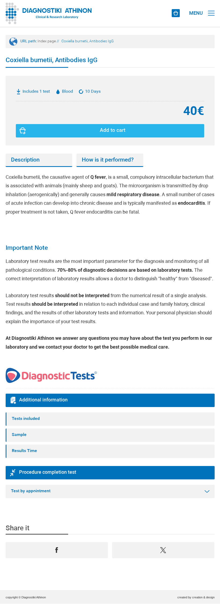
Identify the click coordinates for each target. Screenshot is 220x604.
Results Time (24, 451)
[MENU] (211, 8)
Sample (19, 435)
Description (25, 160)
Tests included (26, 419)
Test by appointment (30, 491)
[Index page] (49, 13)
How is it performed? (108, 160)
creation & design (203, 597)
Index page (47, 41)
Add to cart (112, 130)
